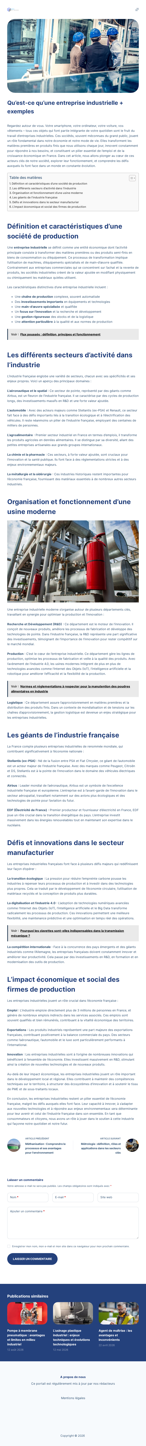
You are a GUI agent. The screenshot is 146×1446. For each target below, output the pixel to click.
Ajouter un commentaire (27, 1211)
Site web (106, 1197)
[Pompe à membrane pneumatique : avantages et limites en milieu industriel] (27, 1313)
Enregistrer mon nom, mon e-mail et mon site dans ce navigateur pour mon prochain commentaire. (71, 1246)
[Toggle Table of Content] (130, 178)
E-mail (60, 1197)
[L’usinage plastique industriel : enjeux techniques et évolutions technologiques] (73, 1313)
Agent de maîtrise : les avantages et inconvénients (115, 1335)
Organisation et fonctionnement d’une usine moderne (47, 192)
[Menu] (137, 9)
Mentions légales (73, 1398)
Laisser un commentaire (32, 1259)
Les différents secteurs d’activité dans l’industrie (44, 188)
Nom (14, 1197)
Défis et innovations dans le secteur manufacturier (45, 202)
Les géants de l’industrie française (34, 197)
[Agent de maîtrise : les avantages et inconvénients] (119, 1313)
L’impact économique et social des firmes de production (49, 206)
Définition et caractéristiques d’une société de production (49, 183)
